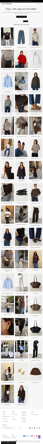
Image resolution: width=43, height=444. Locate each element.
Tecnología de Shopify (20, 440)
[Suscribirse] (20, 428)
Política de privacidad (24, 419)
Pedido (4, 414)
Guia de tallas (5, 421)
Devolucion (5, 419)
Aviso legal (24, 421)
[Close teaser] (16, 441)
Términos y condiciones (24, 415)
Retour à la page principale (21, 16)
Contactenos (14, 414)
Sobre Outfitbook (34, 414)
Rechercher (25, 21)
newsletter (14, 419)
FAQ (13, 416)
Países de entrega (6, 416)
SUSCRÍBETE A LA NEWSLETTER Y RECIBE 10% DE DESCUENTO (21, 1)
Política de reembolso (28, 440)
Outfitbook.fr (14, 440)
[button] (36, 4)
